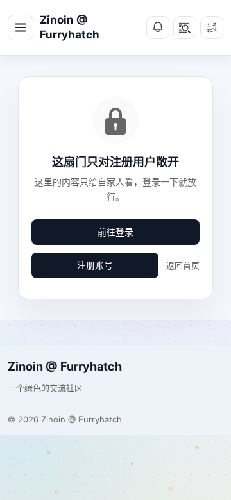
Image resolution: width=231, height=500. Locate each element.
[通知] (157, 27)
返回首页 (183, 265)
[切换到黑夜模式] (211, 27)
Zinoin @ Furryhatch (69, 27)
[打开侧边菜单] (20, 27)
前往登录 (115, 231)
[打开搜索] (184, 27)
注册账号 (95, 265)
